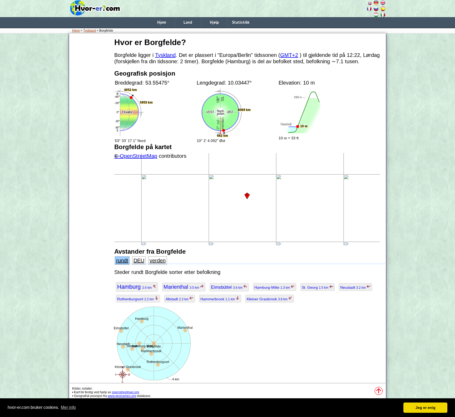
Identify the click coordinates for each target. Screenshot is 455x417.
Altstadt (177, 299)
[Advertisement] (91, 116)
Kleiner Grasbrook (267, 299)
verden (158, 260)
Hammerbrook (218, 299)
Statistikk (240, 22)
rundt (122, 260)
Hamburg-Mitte (272, 287)
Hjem (161, 22)
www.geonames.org (122, 396)
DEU (138, 260)
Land (188, 22)
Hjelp (214, 22)
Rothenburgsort (136, 299)
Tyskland (89, 30)
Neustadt (353, 287)
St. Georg (315, 287)
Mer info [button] (68, 407)
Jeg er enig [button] (426, 407)
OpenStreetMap (138, 156)
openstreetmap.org (125, 392)
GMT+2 (289, 55)
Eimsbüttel (227, 287)
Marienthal (182, 287)
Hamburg (134, 286)
